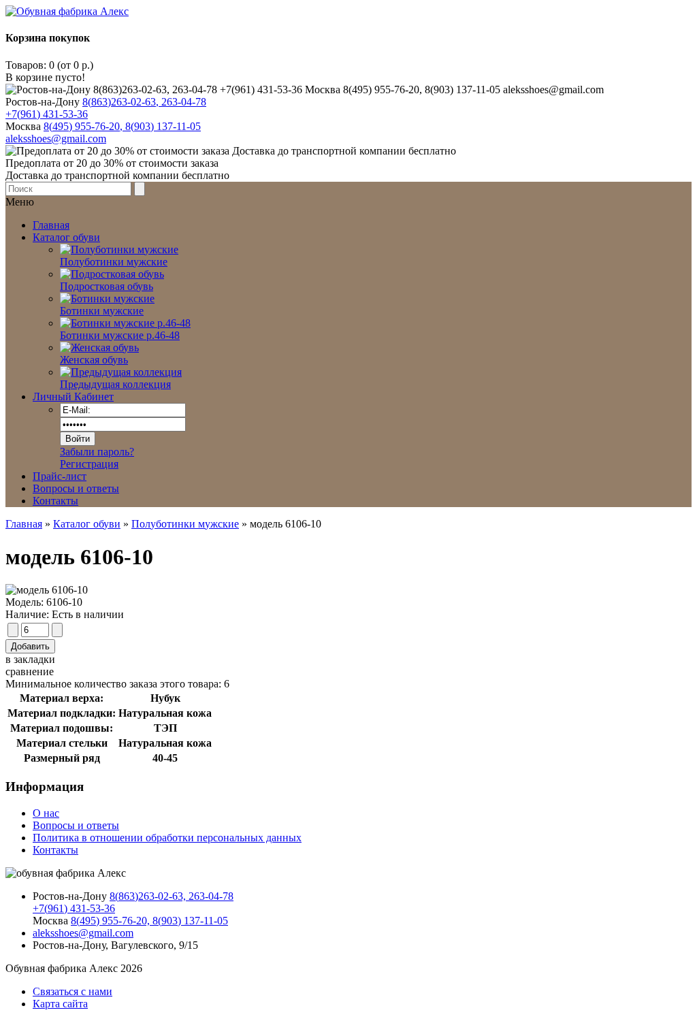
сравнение (29, 671)
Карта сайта (60, 1003)
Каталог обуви (86, 524)
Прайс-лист (59, 476)
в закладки (30, 659)
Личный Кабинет (73, 396)
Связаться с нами (72, 991)
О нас (46, 813)
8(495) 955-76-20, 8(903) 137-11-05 (122, 126)
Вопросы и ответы (76, 488)
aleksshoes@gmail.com (55, 138)
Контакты (55, 500)
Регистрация (89, 464)
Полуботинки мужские (185, 524)
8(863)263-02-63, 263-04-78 (144, 102)
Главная (23, 524)
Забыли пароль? (97, 451)
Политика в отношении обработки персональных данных (167, 837)
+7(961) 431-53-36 (46, 114)
